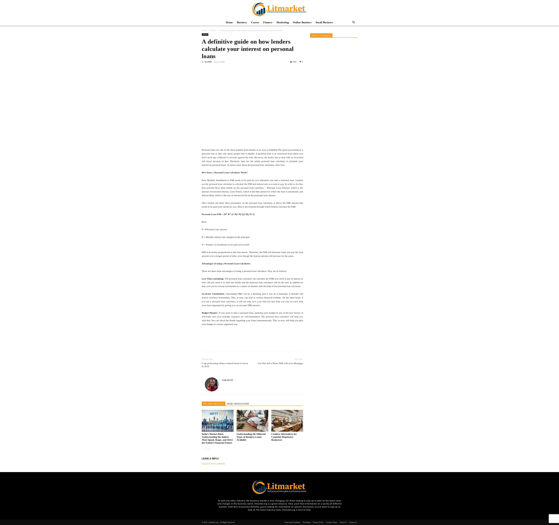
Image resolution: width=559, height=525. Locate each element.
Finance (267, 22)
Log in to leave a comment (213, 463)
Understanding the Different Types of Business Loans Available (251, 437)
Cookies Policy (331, 522)
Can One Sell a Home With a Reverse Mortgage (280, 363)
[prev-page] (203, 448)
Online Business (302, 22)
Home (229, 22)
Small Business (324, 22)
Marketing (282, 22)
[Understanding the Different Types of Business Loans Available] (252, 421)
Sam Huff (208, 62)
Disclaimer (307, 522)
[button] (353, 22)
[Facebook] (205, 68)
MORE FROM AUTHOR (238, 404)
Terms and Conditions (292, 522)
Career (255, 22)
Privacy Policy (318, 522)
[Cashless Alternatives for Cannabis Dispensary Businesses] (287, 421)
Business (242, 22)
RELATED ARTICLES (214, 404)
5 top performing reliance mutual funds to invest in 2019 (225, 365)
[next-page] (208, 448)
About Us (343, 522)
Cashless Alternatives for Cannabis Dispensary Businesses (284, 437)
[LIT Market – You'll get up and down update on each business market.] (279, 10)
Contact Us (353, 522)
